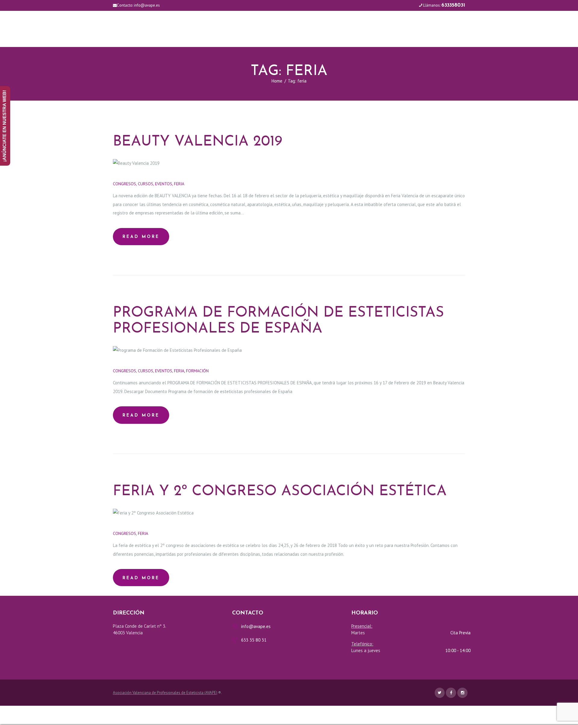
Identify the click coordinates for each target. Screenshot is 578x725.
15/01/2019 (225, 370)
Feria (179, 183)
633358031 (453, 5)
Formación (197, 370)
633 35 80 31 (253, 640)
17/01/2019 (200, 183)
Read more (141, 237)
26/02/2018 (164, 533)
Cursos (145, 183)
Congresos (124, 183)
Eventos (163, 183)
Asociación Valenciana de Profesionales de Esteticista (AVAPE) (165, 692)
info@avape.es (147, 5)
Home (277, 81)
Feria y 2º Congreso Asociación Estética (280, 491)
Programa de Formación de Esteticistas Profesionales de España (278, 321)
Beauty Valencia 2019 (197, 142)
